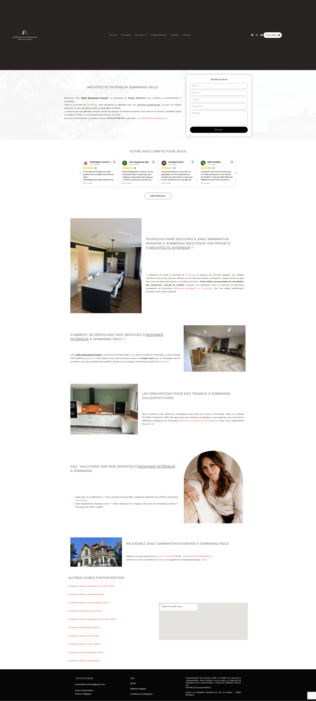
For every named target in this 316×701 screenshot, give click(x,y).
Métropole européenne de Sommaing (192, 288)
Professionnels (159, 35)
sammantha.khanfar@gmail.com (152, 118)
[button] (235, 173)
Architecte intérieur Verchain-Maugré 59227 (89, 602)
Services (139, 35)
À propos (126, 35)
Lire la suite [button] (87, 183)
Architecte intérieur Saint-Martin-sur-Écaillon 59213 (92, 619)
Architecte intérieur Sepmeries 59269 (86, 652)
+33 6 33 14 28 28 (166, 556)
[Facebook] (261, 35)
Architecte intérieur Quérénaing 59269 (86, 594)
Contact (187, 35)
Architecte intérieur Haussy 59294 (84, 644)
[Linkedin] (252, 35)
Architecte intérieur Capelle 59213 (84, 660)
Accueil (113, 35)
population (89, 358)
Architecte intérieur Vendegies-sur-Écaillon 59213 (91, 586)
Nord (150, 424)
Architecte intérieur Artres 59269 (83, 636)
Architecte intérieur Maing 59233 (84, 627)
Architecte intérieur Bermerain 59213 (85, 611)
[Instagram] (257, 35)
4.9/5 (132, 355)
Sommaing (92, 104)
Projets (175, 35)
